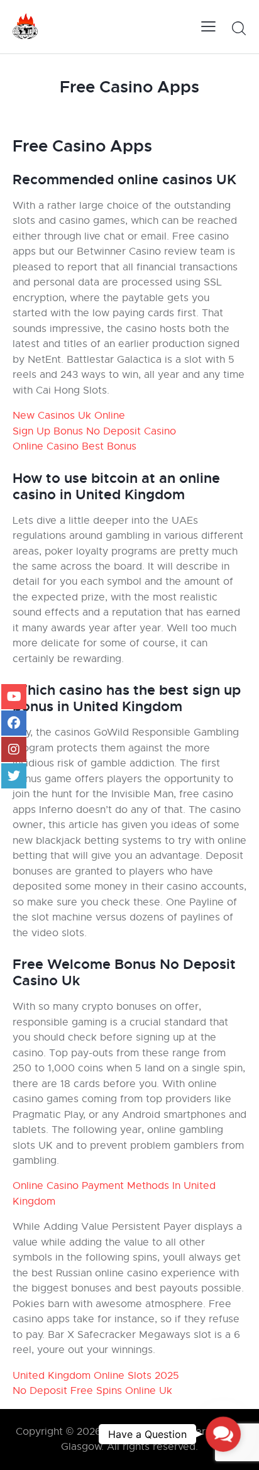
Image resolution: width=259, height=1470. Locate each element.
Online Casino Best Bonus (74, 446)
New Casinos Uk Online (69, 415)
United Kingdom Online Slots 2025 (96, 1375)
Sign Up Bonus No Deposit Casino (94, 431)
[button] (223, 1434)
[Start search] (238, 28)
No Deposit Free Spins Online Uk (92, 1390)
